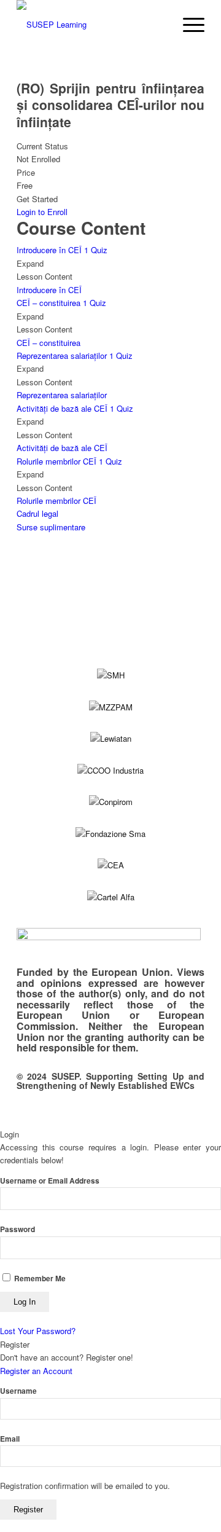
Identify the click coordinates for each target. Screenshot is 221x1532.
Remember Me (39, 1278)
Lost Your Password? (38, 1331)
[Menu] (187, 24)
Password (17, 1229)
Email (10, 1439)
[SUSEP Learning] (92, 24)
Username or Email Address (49, 1181)
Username (18, 1391)
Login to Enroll (42, 212)
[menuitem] (187, 24)
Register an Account (36, 1371)
